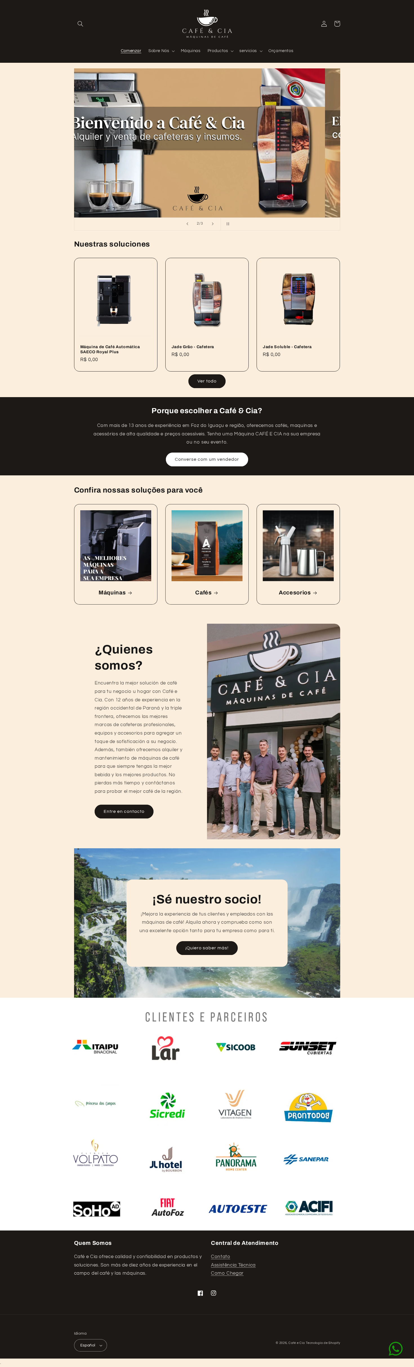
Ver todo (207, 381)
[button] (80, 23)
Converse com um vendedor (207, 459)
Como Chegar (227, 1273)
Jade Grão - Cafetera (193, 346)
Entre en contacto (124, 811)
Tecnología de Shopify (323, 1342)
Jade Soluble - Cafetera (287, 346)
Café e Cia (296, 1342)
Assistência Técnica (233, 1265)
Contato (220, 1256)
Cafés (203, 593)
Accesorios (295, 593)
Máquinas (112, 593)
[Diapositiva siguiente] (212, 224)
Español (87, 1345)
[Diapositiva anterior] (187, 224)
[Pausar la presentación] (227, 224)
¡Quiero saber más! (207, 948)
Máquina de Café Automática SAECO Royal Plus (110, 349)
